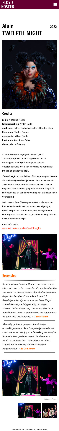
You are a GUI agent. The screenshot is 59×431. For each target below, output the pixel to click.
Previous (5, 377)
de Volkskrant (27, 348)
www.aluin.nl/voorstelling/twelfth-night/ (21, 228)
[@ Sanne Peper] (29, 252)
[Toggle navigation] (55, 4)
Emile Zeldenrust (42, 429)
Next (54, 377)
